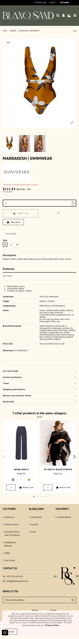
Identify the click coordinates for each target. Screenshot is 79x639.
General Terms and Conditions (12, 533)
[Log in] (63, 15)
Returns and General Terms (17, 395)
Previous (5, 456)
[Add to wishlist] (58, 213)
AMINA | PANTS (21, 469)
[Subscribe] (72, 600)
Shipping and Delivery (14, 389)
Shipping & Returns (10, 544)
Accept (10, 631)
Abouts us (10, 517)
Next (74, 456)
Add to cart (22, 213)
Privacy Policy (11, 524)
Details (7, 276)
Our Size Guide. (11, 371)
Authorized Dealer (12, 377)
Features (9, 269)
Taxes (6, 383)
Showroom (36, 517)
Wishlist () (41, 2)
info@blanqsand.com (17, 581)
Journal (34, 524)
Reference (8, 350)
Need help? (8, 401)
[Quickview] (23, 464)
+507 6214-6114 (14, 576)
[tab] (39, 371)
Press (33, 531)
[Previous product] (74, 31)
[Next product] (75, 31)
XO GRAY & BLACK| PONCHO (58, 469)
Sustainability (64, 517)
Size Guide (11, 233)
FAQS (7, 553)
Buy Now (15, 222)
